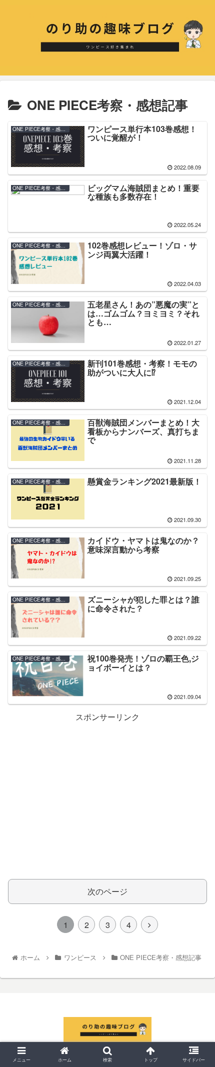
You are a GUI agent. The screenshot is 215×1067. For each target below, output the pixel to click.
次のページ (108, 891)
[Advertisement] (107, 794)
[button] (194, 916)
